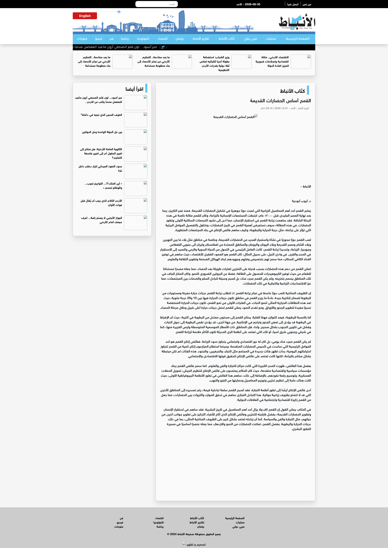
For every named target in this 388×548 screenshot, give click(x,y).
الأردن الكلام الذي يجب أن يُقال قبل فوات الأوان (101, 202)
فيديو (98, 39)
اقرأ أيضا (134, 88)
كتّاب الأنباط (227, 39)
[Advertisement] (235, 153)
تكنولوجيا (143, 39)
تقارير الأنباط (201, 39)
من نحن (307, 4)
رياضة (125, 39)
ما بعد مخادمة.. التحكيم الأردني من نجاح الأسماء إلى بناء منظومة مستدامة (153, 61)
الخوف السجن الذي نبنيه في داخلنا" (101, 114)
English (85, 16)
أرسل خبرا (292, 4)
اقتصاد (163, 39)
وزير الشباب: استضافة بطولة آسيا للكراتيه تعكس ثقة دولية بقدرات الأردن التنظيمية (214, 63)
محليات (271, 39)
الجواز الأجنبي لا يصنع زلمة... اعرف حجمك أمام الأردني (101, 219)
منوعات (82, 39)
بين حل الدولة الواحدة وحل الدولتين (102, 131)
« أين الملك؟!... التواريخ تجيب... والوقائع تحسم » (103, 185)
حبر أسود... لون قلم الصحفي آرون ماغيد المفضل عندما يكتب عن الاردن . (115, 47)
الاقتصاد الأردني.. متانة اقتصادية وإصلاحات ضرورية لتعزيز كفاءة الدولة (272, 61)
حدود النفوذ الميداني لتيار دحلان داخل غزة (100, 168)
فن (112, 39)
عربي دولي (250, 39)
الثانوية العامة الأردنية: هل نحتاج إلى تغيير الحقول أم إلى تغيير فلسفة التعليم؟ (101, 153)
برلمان (180, 39)
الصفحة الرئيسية (297, 39)
